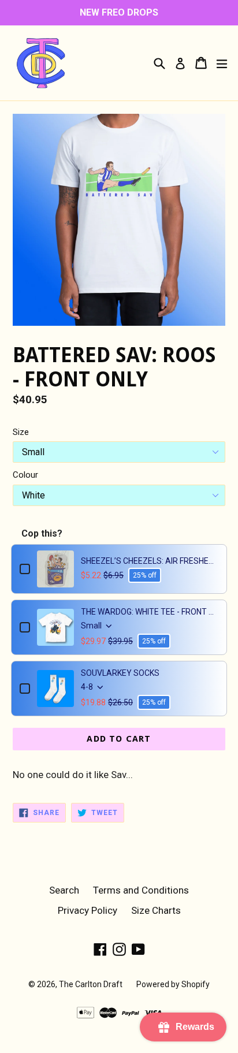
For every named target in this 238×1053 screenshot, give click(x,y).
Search (64, 890)
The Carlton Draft (90, 984)
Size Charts (156, 910)
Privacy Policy (87, 910)
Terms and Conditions (141, 890)
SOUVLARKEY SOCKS (120, 673)
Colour (25, 475)
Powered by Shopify (173, 984)
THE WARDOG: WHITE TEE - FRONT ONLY (149, 611)
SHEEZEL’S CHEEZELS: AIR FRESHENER (149, 560)
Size (21, 432)
